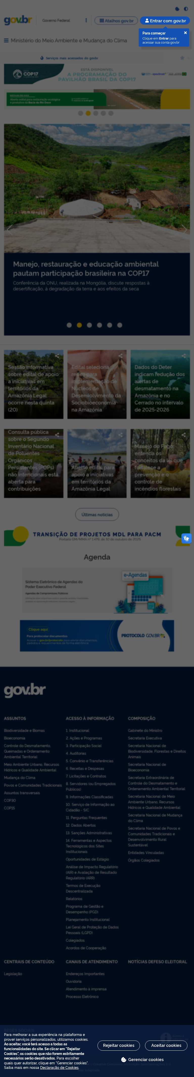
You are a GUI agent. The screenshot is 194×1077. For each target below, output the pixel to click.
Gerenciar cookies (146, 1059)
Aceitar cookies (166, 1045)
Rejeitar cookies (118, 1045)
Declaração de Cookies (59, 1067)
